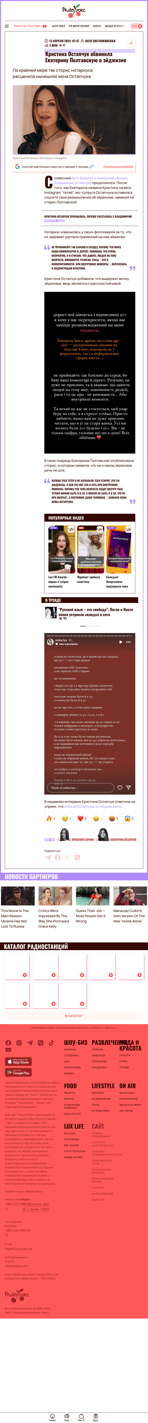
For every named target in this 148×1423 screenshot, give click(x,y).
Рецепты (69, 1093)
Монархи (70, 1049)
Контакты (98, 1187)
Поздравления (101, 1099)
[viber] (77, 857)
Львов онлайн (73, 1157)
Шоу (67, 1061)
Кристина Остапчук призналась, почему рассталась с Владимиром (88, 217)
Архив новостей (102, 1193)
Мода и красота (117, 26)
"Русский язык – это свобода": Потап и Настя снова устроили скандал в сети (96, 611)
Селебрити (71, 1055)
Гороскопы (99, 1061)
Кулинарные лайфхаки (72, 1106)
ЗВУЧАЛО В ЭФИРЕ (130, 1104)
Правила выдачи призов (103, 1180)
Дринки (69, 1099)
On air (127, 1086)
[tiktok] (51, 1042)
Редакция (98, 1199)
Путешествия (100, 1110)
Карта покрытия (74, 1151)
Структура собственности (102, 1144)
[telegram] (47, 857)
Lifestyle (103, 1086)
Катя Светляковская (100, 40)
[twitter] (67, 857)
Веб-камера (71, 1145)
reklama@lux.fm (16, 1266)
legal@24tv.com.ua (18, 1249)
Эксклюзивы (72, 1067)
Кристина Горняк (83, 839)
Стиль (123, 1061)
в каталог (74, 1016)
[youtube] (8, 1049)
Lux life (74, 1126)
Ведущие (70, 1133)
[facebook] (57, 857)
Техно (96, 1104)
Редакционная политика (101, 1171)
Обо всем (98, 1093)
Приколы (97, 1049)
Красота (124, 1055)
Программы (71, 1139)
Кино (97, 26)
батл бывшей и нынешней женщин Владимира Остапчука (91, 180)
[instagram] (19, 1042)
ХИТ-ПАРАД (126, 1110)
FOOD (70, 1086)
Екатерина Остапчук (123, 839)
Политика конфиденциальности (103, 1153)
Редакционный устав (102, 1162)
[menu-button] (7, 26)
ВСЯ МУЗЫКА (127, 1093)
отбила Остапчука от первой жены (92, 806)
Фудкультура (72, 1114)
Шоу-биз (58, 26)
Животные (98, 1055)
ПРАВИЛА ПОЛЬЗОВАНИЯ (101, 1135)
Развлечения (79, 26)
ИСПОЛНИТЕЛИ (128, 1099)
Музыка (69, 1073)
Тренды (124, 1067)
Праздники (99, 1067)
